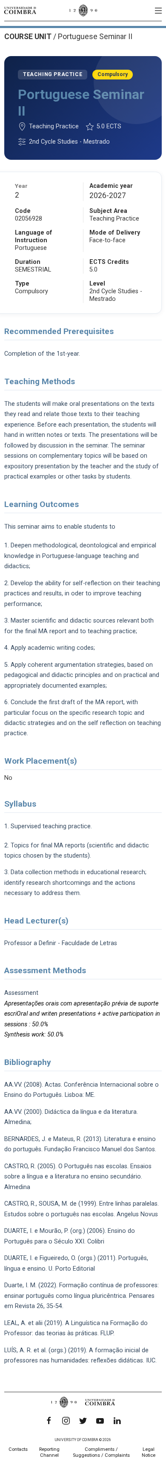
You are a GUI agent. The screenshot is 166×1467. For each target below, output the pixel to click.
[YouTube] (100, 1420)
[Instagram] (65, 1420)
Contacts (18, 1449)
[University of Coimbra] (20, 10)
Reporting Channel (49, 1452)
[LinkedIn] (117, 1420)
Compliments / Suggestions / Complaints (101, 1452)
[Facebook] (48, 1420)
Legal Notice (148, 1452)
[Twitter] (83, 1420)
